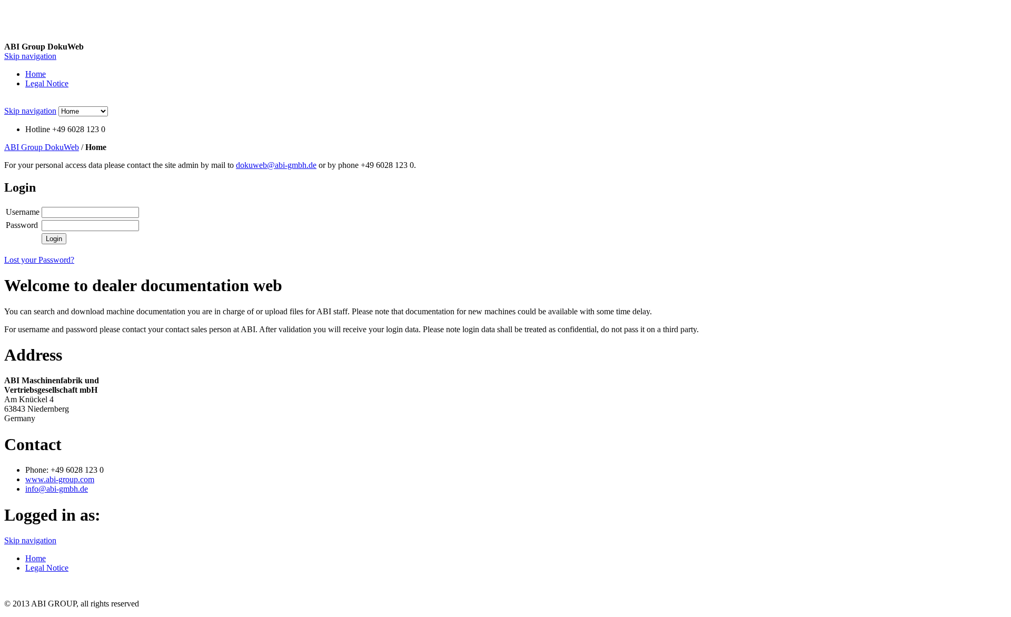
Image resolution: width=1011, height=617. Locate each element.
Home (35, 73)
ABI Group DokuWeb (41, 147)
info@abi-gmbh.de (56, 488)
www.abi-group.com (59, 479)
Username (22, 211)
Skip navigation (30, 56)
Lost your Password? (39, 259)
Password (22, 225)
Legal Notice (46, 83)
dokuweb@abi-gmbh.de (276, 165)
